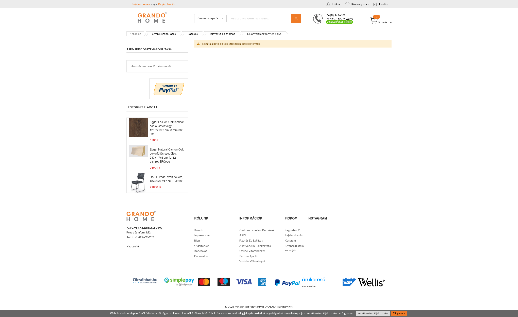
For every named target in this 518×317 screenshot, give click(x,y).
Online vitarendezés (252, 250)
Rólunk (198, 230)
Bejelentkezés (141, 4)
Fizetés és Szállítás (251, 240)
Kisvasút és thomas (222, 33)
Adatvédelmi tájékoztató (255, 245)
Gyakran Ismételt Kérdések (256, 230)
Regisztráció (166, 4)
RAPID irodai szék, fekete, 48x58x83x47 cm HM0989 (166, 179)
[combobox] (263, 18)
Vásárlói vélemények (252, 261)
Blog (197, 240)
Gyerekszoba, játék (164, 33)
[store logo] (151, 18)
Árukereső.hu (308, 286)
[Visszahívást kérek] (331, 15)
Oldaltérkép (201, 245)
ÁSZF (242, 235)
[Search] (296, 18)
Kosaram (290, 240)
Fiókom (336, 4)
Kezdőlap (135, 33)
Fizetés (383, 4)
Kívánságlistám (360, 4)
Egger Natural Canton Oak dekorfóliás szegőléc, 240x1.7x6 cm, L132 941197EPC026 (167, 155)
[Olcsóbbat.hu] (145, 281)
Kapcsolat (132, 246)
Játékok (193, 33)
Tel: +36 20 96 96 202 (140, 237)
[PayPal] (287, 283)
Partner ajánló (248, 256)
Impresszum (202, 235)
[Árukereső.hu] (314, 281)
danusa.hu (201, 256)
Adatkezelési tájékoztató (373, 313)
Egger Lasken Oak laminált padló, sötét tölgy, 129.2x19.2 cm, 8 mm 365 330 (167, 128)
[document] (259, 313)
